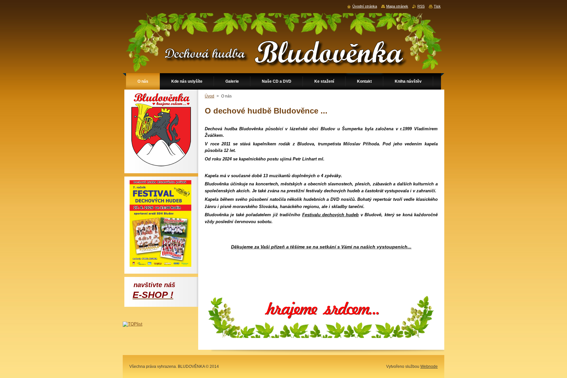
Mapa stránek (397, 6)
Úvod (209, 96)
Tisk (437, 6)
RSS (421, 6)
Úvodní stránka (364, 6)
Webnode (429, 366)
